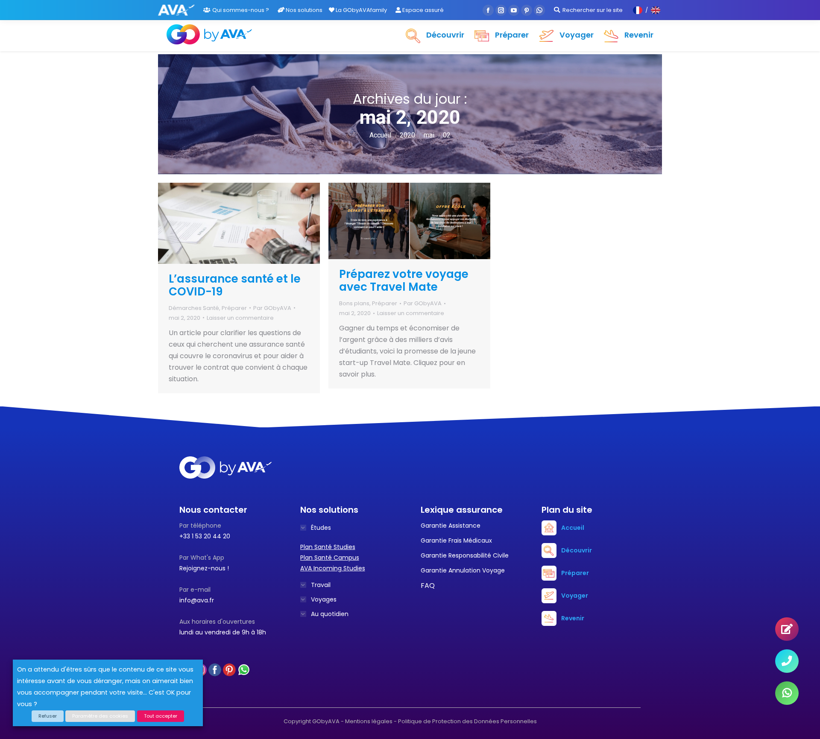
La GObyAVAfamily (360, 10)
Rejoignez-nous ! (204, 568)
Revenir (572, 618)
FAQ (428, 585)
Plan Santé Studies (327, 547)
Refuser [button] (47, 716)
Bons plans (354, 303)
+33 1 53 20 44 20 (204, 536)
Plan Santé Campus (329, 557)
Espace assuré (422, 10)
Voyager (574, 595)
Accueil (380, 135)
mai (429, 135)
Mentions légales (368, 721)
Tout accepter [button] (160, 716)
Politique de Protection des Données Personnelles (467, 721)
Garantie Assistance (450, 525)
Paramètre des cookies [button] (100, 716)
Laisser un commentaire (240, 318)
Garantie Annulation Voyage (463, 570)
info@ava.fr (196, 600)
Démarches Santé (194, 308)
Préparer (234, 308)
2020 (407, 135)
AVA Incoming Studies (332, 568)
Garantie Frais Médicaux (456, 540)
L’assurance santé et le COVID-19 (235, 285)
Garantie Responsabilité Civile (465, 555)
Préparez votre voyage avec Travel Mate (404, 280)
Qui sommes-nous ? (240, 10)
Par (272, 308)
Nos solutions (303, 10)
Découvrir (576, 550)
